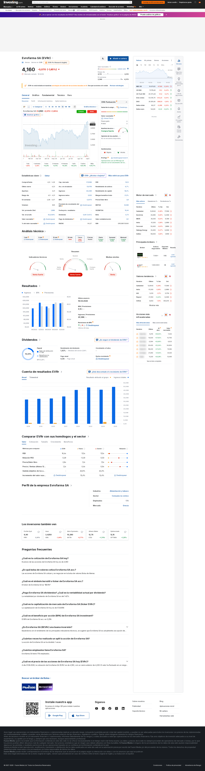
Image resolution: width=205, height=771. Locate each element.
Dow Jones (140, 98)
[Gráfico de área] (28, 106)
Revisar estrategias (117, 85)
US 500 (138, 90)
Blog (161, 701)
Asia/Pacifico (118, 10)
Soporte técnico (138, 711)
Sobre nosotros (138, 701)
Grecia (126, 506)
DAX (138, 101)
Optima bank (114, 531)
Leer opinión (173, 255)
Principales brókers (145, 242)
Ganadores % (152, 201)
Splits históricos (60, 101)
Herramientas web (167, 716)
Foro (70, 95)
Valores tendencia (145, 276)
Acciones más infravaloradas (143, 315)
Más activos (140, 201)
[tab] (28, 239)
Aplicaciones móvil (167, 706)
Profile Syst (28, 531)
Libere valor (122, 69)
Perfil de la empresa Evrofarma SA (45, 485)
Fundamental (48, 95)
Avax (47, 531)
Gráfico (35, 95)
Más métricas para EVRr (118, 176)
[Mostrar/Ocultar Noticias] (74, 106)
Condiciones (157, 765)
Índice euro (140, 109)
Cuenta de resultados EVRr (40, 371)
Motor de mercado (145, 195)
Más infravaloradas (143, 323)
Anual (24, 377)
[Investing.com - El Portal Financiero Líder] (13, 2)
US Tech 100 (140, 94)
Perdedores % (165, 201)
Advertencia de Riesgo (193, 765)
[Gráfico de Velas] (24, 106)
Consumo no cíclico (120, 496)
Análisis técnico (33, 231)
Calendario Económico (98, 7)
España (34, 10)
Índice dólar (140, 105)
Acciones (8, 10)
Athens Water (93, 531)
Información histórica (45, 101)
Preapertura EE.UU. (45, 10)
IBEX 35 (139, 86)
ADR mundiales (82, 10)
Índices (138, 60)
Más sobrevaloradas (160, 323)
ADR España (93, 10)
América (102, 10)
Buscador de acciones (116, 7)
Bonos (156, 60)
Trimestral (33, 377)
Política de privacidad (173, 765)
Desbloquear (61, 475)
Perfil (33, 101)
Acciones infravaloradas (157, 10)
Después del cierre (60, 10)
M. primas (147, 60)
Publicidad (136, 706)
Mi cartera (164, 711)
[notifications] (195, 2)
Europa (109, 10)
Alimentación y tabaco (119, 491)
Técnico (61, 95)
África (126, 10)
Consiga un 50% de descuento (153, 2)
